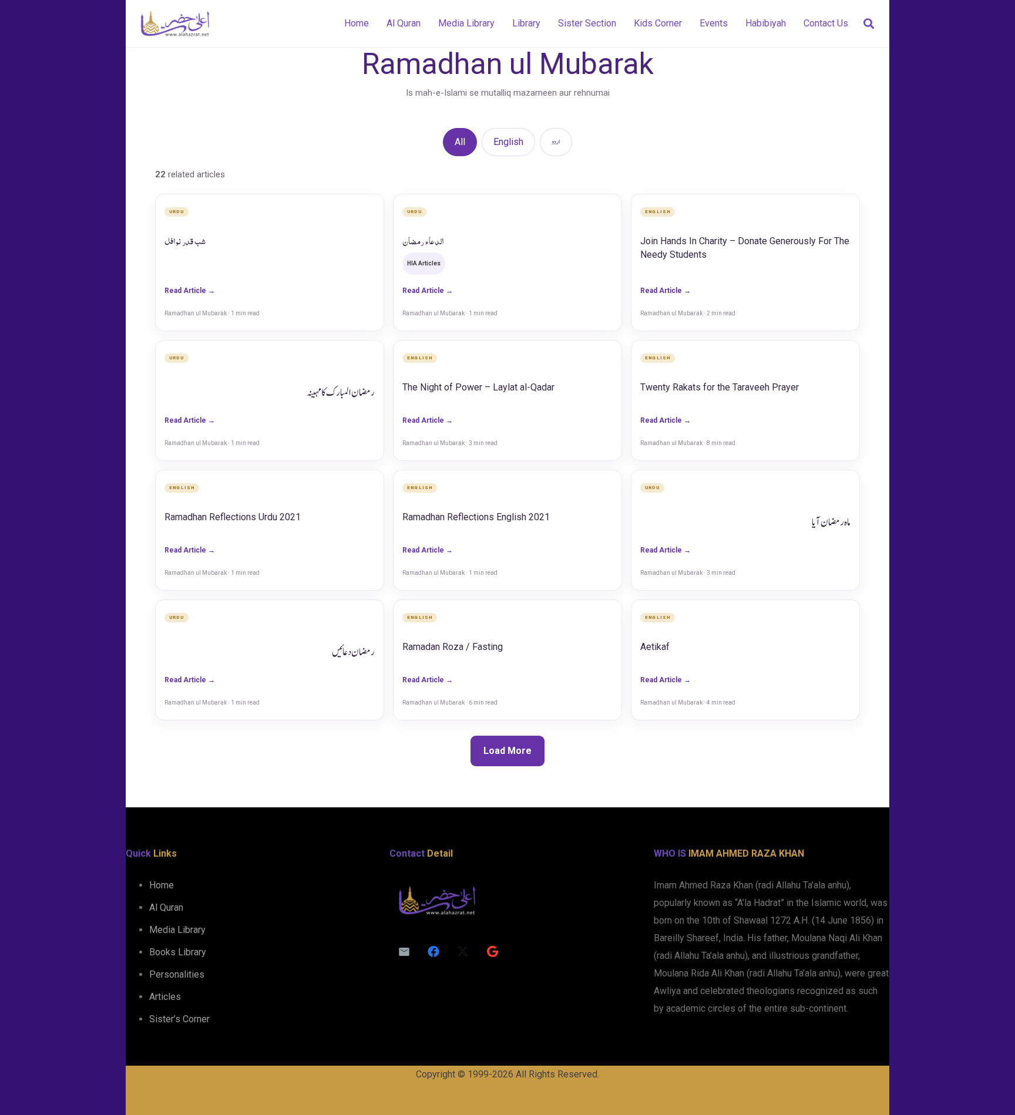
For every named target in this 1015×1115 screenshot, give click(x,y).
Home (161, 885)
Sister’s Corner (179, 1019)
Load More (507, 750)
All (460, 141)
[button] (868, 24)
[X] (463, 951)
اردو (556, 142)
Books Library (177, 952)
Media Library (177, 929)
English (508, 141)
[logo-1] (175, 23)
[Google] (492, 951)
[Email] (404, 951)
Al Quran (166, 907)
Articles (165, 996)
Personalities (176, 974)
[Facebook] (433, 951)
